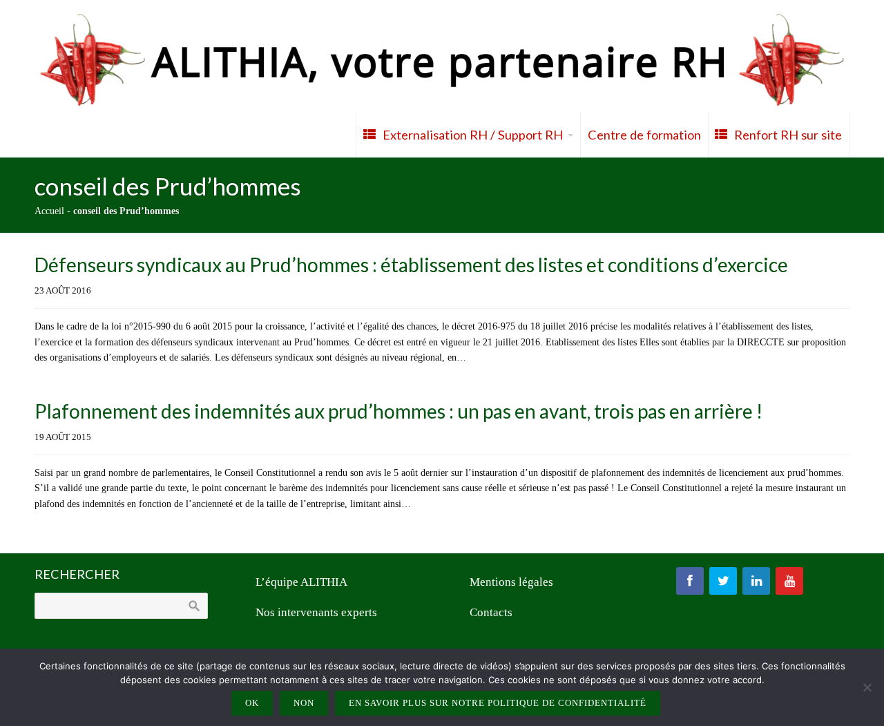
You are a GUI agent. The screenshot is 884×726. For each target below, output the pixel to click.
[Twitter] (723, 581)
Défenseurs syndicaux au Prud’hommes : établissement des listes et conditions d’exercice (411, 264)
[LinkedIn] (756, 581)
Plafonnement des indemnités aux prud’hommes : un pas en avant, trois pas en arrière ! (398, 411)
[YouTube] (789, 581)
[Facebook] (690, 581)
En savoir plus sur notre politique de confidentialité (497, 703)
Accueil (49, 211)
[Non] (867, 687)
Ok (252, 703)
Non (304, 703)
